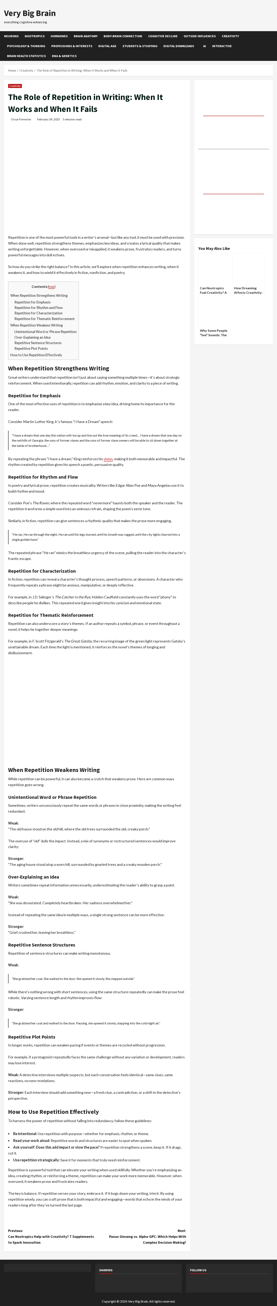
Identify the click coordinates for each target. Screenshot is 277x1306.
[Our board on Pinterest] (205, 1283)
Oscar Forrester (21, 119)
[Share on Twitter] (115, 1283)
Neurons (11, 36)
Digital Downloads (178, 46)
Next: (147, 1236)
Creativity (230, 36)
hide (51, 286)
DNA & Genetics (64, 56)
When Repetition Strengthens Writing (39, 295)
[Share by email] (168, 1283)
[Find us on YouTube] (216, 1283)
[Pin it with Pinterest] (136, 1283)
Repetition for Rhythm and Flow (38, 307)
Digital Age (107, 46)
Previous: (51, 1236)
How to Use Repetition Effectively (36, 355)
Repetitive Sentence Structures (38, 343)
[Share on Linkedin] (147, 1283)
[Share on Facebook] (104, 1283)
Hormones (59, 36)
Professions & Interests (71, 46)
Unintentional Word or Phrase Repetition (45, 332)
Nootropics (35, 36)
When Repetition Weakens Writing (36, 325)
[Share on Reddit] (125, 1283)
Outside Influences (200, 36)
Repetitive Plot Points (31, 348)
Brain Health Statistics (26, 56)
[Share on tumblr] (158, 1283)
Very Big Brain (30, 13)
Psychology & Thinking (26, 46)
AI (204, 46)
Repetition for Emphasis (32, 302)
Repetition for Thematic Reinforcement (44, 319)
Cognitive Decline (163, 36)
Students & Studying (139, 46)
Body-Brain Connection (123, 36)
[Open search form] (272, 46)
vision (108, 459)
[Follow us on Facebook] (195, 1283)
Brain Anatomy (86, 36)
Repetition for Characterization (38, 313)
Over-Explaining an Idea (32, 337)
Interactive (222, 46)
